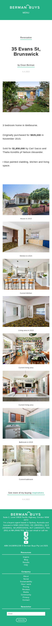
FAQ (26, 565)
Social (26, 579)
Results (26, 562)
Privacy (26, 597)
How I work (26, 584)
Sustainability (26, 581)
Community (26, 595)
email (35, 530)
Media (26, 592)
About (26, 576)
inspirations (38, 493)
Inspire (26, 557)
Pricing (26, 587)
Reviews (26, 589)
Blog (26, 560)
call (42, 530)
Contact (26, 600)
